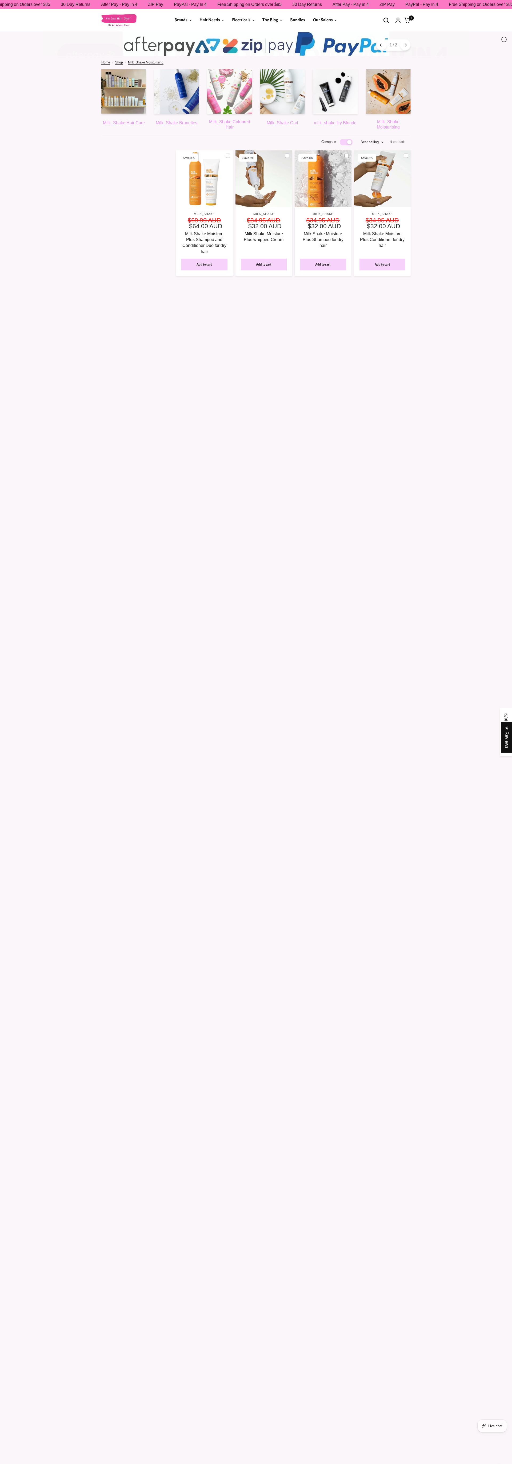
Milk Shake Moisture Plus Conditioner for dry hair (382, 263)
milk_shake (204, 237)
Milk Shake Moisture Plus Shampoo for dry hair (323, 263)
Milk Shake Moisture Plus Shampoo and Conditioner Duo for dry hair (204, 266)
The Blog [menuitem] (270, 20)
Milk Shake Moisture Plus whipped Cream (263, 260)
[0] (406, 20)
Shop (119, 86)
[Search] (386, 20)
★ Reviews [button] (506, 737)
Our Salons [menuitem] (323, 20)
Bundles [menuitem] (297, 20)
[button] (107, 1414)
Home (105, 86)
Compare (328, 165)
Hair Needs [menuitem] (209, 20)
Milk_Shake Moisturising (145, 86)
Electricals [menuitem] (241, 20)
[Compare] (230, 179)
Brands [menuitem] (180, 20)
